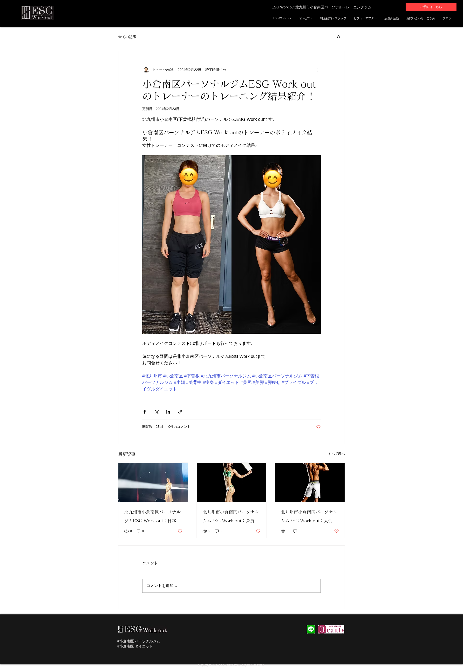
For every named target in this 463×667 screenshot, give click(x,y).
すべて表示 (336, 454)
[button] (338, 37)
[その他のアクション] (318, 70)
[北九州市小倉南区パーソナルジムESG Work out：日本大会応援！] (153, 482)
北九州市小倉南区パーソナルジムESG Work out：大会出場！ (309, 517)
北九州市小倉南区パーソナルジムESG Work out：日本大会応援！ (152, 517)
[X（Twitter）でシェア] (156, 411)
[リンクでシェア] (180, 411)
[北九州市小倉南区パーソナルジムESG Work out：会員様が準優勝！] (231, 482)
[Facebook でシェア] (144, 411)
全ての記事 (127, 37)
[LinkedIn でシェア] (168, 411)
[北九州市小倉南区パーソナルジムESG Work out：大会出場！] (310, 482)
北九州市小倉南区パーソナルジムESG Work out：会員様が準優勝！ (231, 517)
